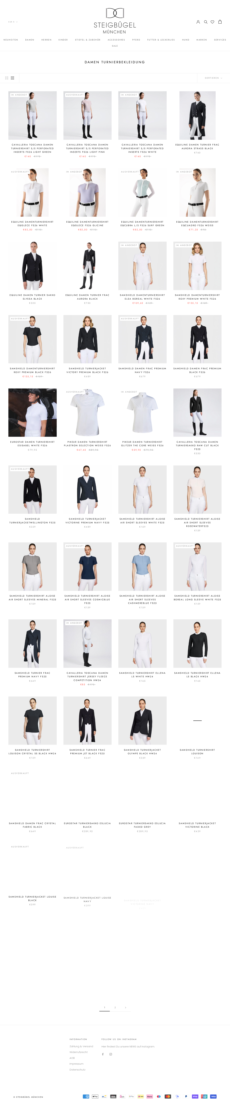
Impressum (77, 1063)
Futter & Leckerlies (161, 39)
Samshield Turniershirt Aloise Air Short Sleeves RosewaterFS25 (197, 522)
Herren (46, 39)
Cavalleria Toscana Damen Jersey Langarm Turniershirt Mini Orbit (197, 973)
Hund (186, 39)
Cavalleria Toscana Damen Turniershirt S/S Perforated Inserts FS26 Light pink (87, 148)
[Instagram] (110, 1054)
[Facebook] (103, 1054)
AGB (72, 1058)
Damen (29, 39)
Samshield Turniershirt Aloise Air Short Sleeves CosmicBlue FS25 (87, 599)
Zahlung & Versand (81, 1046)
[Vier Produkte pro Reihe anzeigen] (12, 77)
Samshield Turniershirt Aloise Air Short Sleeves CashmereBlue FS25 (143, 599)
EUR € (11, 22)
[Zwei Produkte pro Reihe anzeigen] (6, 77)
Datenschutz (77, 1069)
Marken (201, 39)
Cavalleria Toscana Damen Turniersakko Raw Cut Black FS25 (197, 445)
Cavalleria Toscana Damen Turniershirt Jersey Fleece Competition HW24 (87, 676)
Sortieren (212, 77)
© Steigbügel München (28, 1097)
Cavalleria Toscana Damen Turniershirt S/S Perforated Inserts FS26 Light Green (32, 148)
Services (220, 39)
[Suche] (206, 21)
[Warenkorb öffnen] (220, 22)
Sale (115, 45)
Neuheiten (11, 39)
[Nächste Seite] (125, 1007)
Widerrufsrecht (79, 1052)
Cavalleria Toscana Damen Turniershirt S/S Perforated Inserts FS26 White (142, 148)
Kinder (63, 39)
